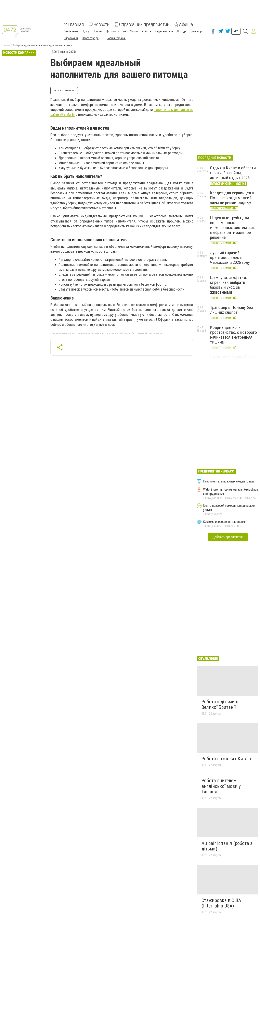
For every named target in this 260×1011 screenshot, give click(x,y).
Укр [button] (236, 31)
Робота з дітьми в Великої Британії (220, 704)
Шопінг (98, 31)
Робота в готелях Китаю (226, 759)
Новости (101, 24)
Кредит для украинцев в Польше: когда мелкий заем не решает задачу (232, 198)
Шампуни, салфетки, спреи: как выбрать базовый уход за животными (228, 285)
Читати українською (64, 90)
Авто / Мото (130, 31)
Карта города (90, 38)
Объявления (71, 31)
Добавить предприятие (227, 537)
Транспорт (196, 31)
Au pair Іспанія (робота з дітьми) (227, 846)
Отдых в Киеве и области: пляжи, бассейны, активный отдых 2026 (233, 172)
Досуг (86, 31)
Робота (146, 31)
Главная (76, 24)
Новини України (116, 38)
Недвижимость (164, 31)
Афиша (186, 24)
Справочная (71, 38)
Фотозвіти (112, 31)
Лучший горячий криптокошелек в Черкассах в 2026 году (230, 257)
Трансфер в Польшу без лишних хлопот (231, 310)
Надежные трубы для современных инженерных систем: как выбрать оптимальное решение (232, 227)
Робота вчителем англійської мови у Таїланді (221, 786)
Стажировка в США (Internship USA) (221, 903)
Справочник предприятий (144, 24)
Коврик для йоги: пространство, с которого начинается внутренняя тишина (233, 335)
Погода (181, 31)
